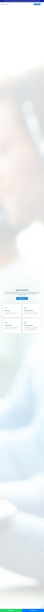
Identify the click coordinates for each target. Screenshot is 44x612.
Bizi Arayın (7, 310)
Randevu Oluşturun (28, 310)
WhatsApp (11, 610)
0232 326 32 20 (37, 4)
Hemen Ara (33, 610)
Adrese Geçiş (8, 325)
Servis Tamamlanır (28, 325)
